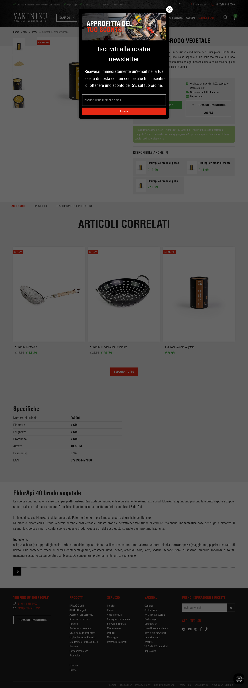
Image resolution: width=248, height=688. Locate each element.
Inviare (124, 111)
